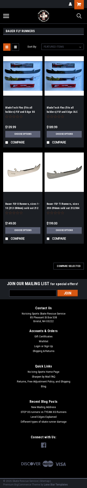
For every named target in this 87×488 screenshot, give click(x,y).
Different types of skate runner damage (44, 421)
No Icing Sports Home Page (43, 371)
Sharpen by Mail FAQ (43, 376)
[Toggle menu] (6, 16)
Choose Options (22, 134)
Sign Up (48, 346)
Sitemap (44, 481)
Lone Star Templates (56, 484)
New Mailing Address (43, 407)
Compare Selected (68, 266)
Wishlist (43, 341)
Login (37, 346)
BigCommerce (22, 484)
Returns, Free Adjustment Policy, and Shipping (43, 381)
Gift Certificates (43, 336)
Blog (43, 386)
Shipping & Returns (43, 351)
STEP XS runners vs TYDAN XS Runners (44, 412)
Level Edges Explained (44, 416)
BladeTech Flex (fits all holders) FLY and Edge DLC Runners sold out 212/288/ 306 (64, 112)
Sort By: (32, 46)
